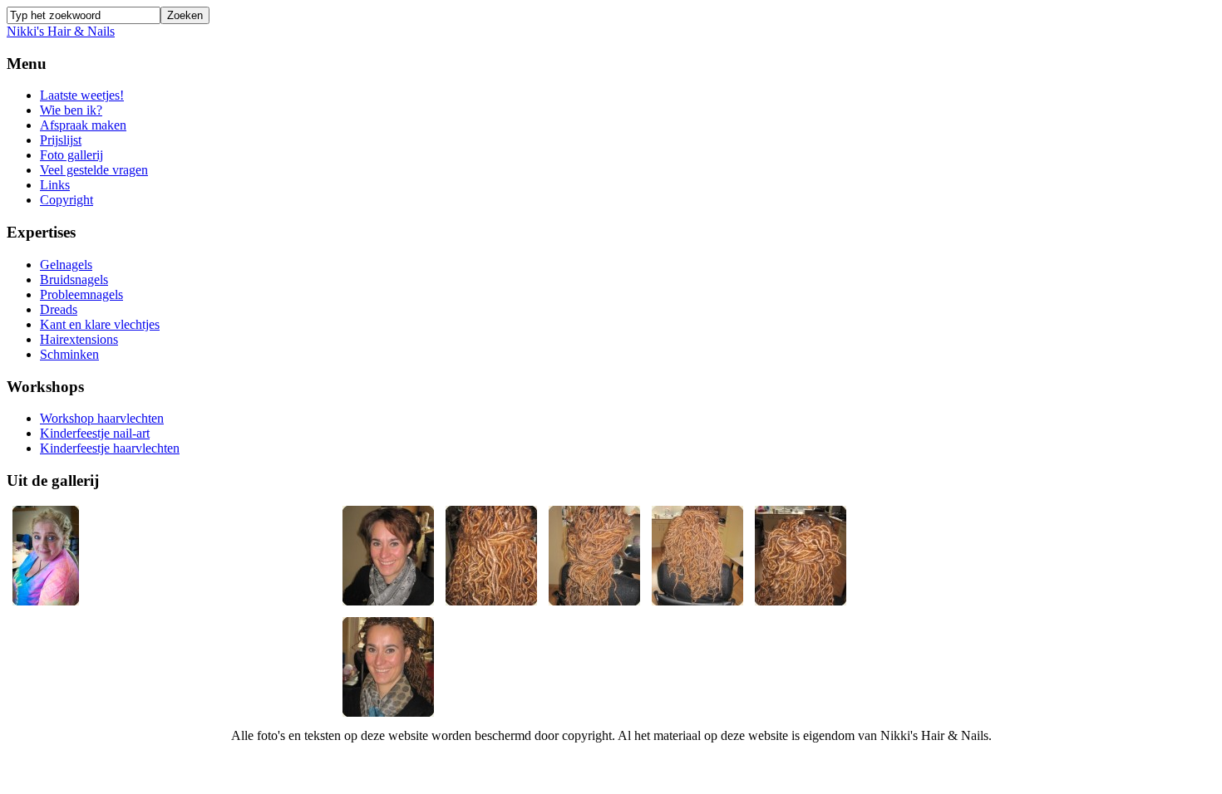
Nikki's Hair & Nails (61, 31)
